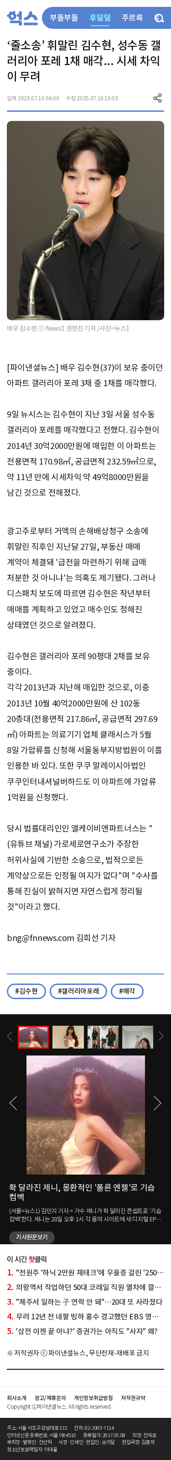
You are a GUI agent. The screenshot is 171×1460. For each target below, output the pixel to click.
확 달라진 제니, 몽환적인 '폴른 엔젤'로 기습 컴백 (82, 1192)
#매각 (127, 991)
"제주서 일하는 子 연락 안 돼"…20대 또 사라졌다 (84, 1302)
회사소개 (16, 1397)
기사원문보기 (32, 1237)
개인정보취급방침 (93, 1397)
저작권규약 (133, 1397)
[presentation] (9, 1036)
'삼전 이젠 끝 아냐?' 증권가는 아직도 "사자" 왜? (82, 1331)
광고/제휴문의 (50, 1397)
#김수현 (26, 991)
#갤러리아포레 (78, 991)
